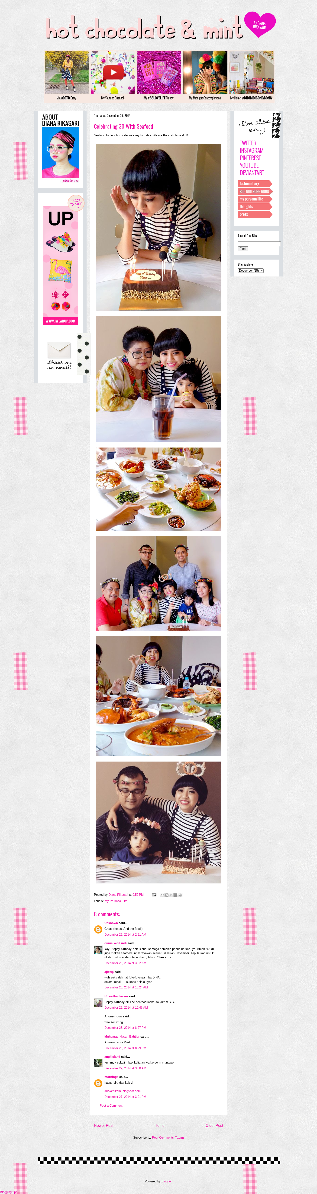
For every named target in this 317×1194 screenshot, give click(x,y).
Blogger (166, 1181)
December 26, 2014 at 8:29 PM (125, 1048)
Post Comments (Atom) (168, 1137)
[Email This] (162, 895)
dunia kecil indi (115, 943)
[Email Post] (154, 894)
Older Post (214, 1125)
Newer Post (103, 1125)
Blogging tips (8, 1192)
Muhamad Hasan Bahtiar (121, 1036)
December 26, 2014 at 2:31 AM (125, 934)
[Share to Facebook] (175, 895)
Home (160, 1125)
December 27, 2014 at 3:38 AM (125, 1068)
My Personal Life (116, 901)
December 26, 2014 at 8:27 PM (125, 1027)
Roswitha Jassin (116, 996)
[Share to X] (171, 895)
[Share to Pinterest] (180, 895)
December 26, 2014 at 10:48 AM (126, 1007)
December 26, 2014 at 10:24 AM (126, 987)
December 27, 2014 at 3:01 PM (125, 1097)
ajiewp (109, 972)
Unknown (111, 923)
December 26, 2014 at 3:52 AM (125, 963)
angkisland (112, 1056)
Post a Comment (111, 1105)
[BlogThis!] (167, 895)
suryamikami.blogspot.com (122, 1091)
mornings (111, 1077)
